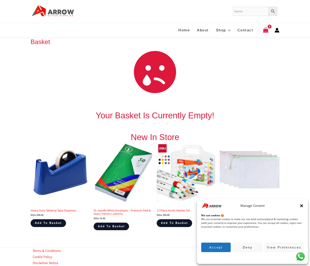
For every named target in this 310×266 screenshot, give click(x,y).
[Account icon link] (277, 30)
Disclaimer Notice (45, 263)
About (203, 30)
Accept (216, 247)
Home (184, 30)
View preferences (284, 247)
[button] (301, 206)
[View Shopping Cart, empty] (265, 30)
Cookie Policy (250, 257)
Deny (248, 247)
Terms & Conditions (47, 251)
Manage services (213, 235)
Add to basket (48, 223)
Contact (245, 30)
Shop (221, 30)
